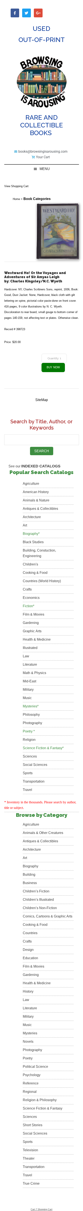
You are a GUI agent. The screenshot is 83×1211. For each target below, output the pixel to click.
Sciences (30, 756)
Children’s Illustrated (38, 899)
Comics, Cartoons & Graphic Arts (47, 916)
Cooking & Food (35, 572)
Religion (29, 739)
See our (34, 466)
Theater (28, 1158)
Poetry (28, 1058)
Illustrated (30, 648)
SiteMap (41, 400)
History (28, 991)
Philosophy (31, 714)
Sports (28, 773)
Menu (45, 169)
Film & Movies (33, 614)
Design (28, 950)
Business (30, 883)
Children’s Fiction (36, 891)
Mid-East (29, 681)
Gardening (31, 623)
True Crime (31, 1183)
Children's (30, 564)
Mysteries (30, 1033)
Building (29, 874)
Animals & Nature (36, 500)
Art (25, 525)
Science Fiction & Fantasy (42, 1108)
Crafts (27, 589)
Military (28, 689)
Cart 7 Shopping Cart (41, 1209)
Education (30, 958)
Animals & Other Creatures (43, 833)
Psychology (31, 1075)
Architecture (32, 517)
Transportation (33, 781)
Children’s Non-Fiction (40, 908)
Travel (27, 790)
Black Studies (33, 542)
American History (36, 492)
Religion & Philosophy (40, 1100)
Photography (32, 723)
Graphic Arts (32, 631)
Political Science (35, 1066)
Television (30, 1150)
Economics (31, 598)
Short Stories (32, 1125)
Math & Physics (34, 673)
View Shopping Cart (16, 186)
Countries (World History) (42, 581)
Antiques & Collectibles (40, 508)
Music (27, 698)
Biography (30, 866)
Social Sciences (35, 765)
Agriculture (31, 483)
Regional (30, 1091)
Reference (31, 1083)
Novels (28, 1041)
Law (26, 656)
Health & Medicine (37, 639)
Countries (30, 933)
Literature (30, 664)
